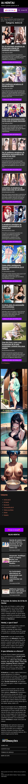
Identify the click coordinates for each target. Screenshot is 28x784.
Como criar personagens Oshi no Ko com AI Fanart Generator (13, 120)
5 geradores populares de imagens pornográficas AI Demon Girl (12, 226)
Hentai (5, 512)
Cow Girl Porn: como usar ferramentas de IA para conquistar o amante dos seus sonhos (13, 345)
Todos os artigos (8, 510)
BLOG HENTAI (14, 535)
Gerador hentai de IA (11, 681)
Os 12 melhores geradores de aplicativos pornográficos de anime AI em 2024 (13, 154)
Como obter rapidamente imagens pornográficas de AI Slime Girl (13, 267)
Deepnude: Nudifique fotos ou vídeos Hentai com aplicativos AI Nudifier (17, 559)
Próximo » (7, 363)
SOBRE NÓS (4, 745)
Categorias (4, 495)
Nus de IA (6, 505)
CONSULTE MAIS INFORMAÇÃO (12, 62)
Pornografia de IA (9, 507)
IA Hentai (7, 2)
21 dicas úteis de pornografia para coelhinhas (13, 306)
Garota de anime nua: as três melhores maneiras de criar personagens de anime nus (17, 544)
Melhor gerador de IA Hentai (7, 771)
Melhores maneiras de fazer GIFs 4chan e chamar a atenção (17, 591)
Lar (2, 17)
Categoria (7, 17)
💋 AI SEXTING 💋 (10, 10)
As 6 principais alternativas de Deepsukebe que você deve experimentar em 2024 (15, 576)
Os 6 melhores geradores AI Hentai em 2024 (12, 85)
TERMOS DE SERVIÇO (7, 752)
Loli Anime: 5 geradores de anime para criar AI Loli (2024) (13, 189)
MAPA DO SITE (5, 755)
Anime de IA (7, 499)
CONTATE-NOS (5, 749)
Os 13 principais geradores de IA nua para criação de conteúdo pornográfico (13, 48)
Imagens (6, 515)
